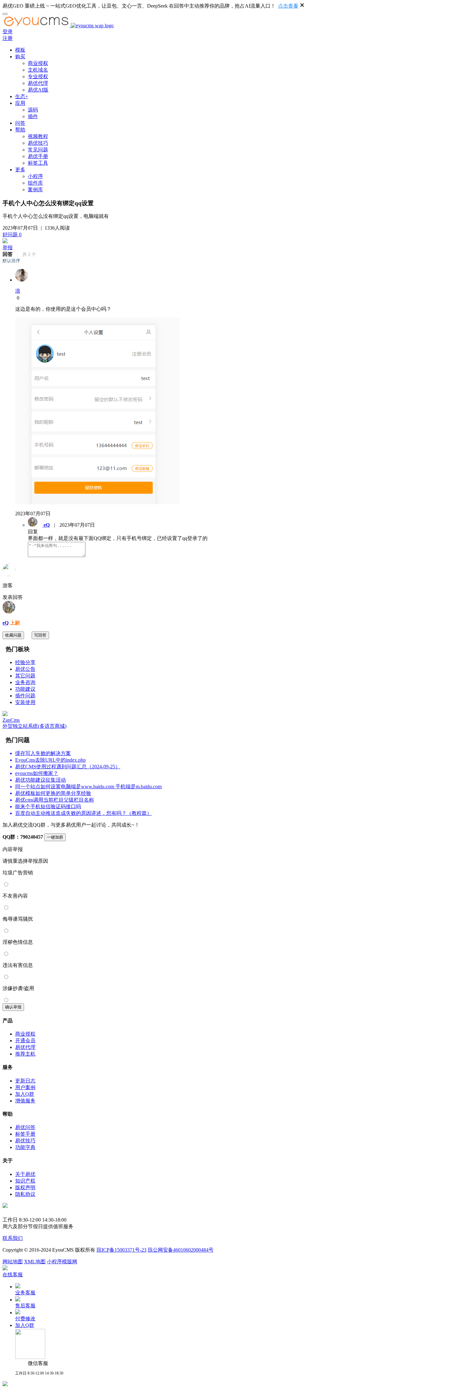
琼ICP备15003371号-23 (121, 1250)
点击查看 (288, 6)
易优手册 (38, 156)
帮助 (20, 129)
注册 (8, 38)
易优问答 (25, 1127)
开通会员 (25, 1040)
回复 (33, 531)
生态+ (21, 96)
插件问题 (25, 695)
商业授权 (38, 63)
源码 (33, 109)
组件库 (35, 183)
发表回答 (13, 597)
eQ (6, 622)
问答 (20, 123)
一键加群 (55, 837)
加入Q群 (24, 1094)
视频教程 (38, 136)
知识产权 (25, 1181)
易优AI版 (38, 89)
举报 (8, 247)
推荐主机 (25, 1054)
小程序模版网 (62, 1261)
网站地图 (13, 1261)
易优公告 (25, 669)
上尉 (14, 622)
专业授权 (38, 76)
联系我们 (13, 1238)
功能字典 (25, 1147)
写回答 (40, 635)
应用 (20, 103)
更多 (20, 169)
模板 (20, 50)
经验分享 (25, 662)
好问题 (12, 234)
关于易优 (25, 1174)
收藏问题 (13, 635)
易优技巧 (38, 143)
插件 (33, 116)
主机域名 (38, 70)
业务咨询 (25, 682)
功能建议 (25, 689)
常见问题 (38, 149)
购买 (20, 56)
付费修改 (25, 1318)
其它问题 (25, 675)
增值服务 (25, 1100)
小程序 (35, 176)
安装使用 (25, 702)
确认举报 (13, 1007)
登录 (8, 31)
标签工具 (38, 163)
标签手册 (25, 1134)
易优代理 (38, 83)
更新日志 (25, 1080)
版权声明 (25, 1187)
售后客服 (25, 1305)
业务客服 (25, 1292)
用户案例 (25, 1087)
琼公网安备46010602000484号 (181, 1250)
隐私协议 (25, 1194)
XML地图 (35, 1261)
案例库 (35, 189)
